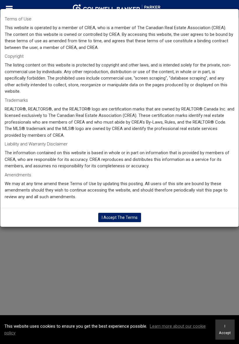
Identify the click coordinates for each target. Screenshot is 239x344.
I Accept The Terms (120, 217)
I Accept (225, 329)
